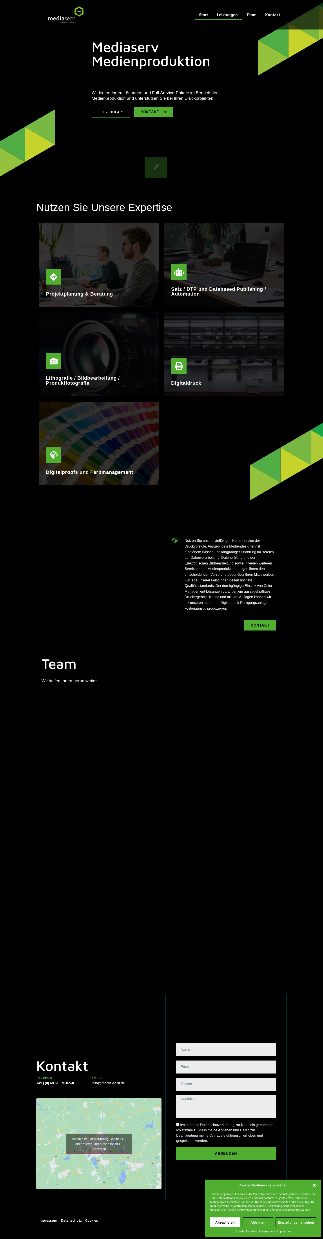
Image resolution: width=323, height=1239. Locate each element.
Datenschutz (267, 1231)
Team (251, 14)
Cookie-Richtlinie (246, 1231)
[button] (314, 1185)
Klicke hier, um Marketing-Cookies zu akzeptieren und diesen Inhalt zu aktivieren (98, 1144)
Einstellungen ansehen (296, 1222)
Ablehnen (258, 1222)
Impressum (283, 1231)
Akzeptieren (225, 1222)
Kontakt (272, 14)
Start (203, 14)
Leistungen (227, 14)
